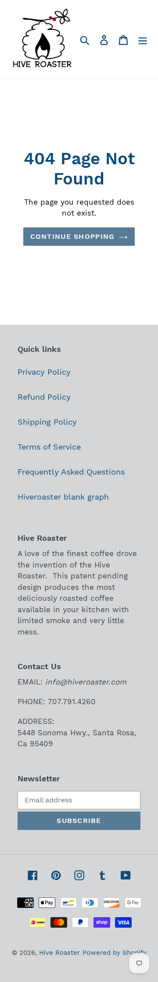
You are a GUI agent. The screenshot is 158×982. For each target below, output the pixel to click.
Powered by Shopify (115, 953)
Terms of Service (49, 446)
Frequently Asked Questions (71, 471)
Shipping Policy (47, 421)
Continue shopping (72, 236)
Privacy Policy (44, 371)
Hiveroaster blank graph (63, 496)
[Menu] (142, 39)
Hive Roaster (59, 953)
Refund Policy (44, 396)
